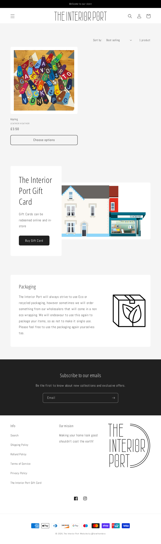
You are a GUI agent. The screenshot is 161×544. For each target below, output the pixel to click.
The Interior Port (71, 533)
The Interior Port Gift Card (25, 483)
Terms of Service (20, 464)
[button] (12, 16)
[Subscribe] (113, 398)
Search (14, 435)
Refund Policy (18, 454)
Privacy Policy (18, 473)
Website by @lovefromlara (93, 533)
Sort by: (97, 40)
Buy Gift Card (34, 241)
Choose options (44, 140)
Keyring (14, 119)
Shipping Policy (19, 445)
